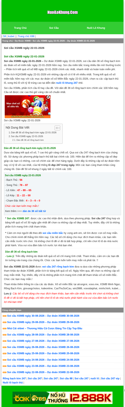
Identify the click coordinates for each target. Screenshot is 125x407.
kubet (11, 36)
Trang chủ (7, 41)
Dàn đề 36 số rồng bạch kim (30, 140)
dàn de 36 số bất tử (34, 211)
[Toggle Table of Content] (55, 128)
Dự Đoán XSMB (23, 41)
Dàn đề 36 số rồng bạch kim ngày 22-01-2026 (33, 132)
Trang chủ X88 (26, 36)
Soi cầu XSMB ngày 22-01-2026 (27, 136)
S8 (4, 36)
